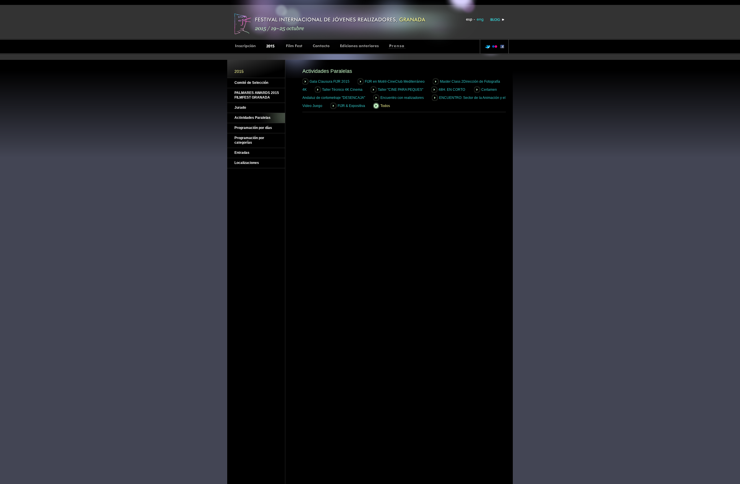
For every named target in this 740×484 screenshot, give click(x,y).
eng (479, 19)
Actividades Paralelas (252, 118)
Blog (496, 19)
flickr (494, 47)
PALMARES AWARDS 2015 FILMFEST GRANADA (256, 95)
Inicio (331, 23)
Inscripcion (245, 46)
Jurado (240, 108)
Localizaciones (246, 163)
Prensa (397, 46)
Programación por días (253, 128)
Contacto (321, 46)
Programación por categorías (249, 140)
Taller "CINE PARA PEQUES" (400, 90)
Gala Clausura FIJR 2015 (329, 82)
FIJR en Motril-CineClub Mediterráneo (395, 82)
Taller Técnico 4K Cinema (342, 90)
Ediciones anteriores (359, 46)
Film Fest (294, 46)
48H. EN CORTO (452, 90)
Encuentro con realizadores (402, 98)
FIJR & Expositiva (351, 106)
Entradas (241, 153)
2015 (271, 46)
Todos (385, 106)
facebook (501, 47)
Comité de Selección (251, 83)
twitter (487, 47)
